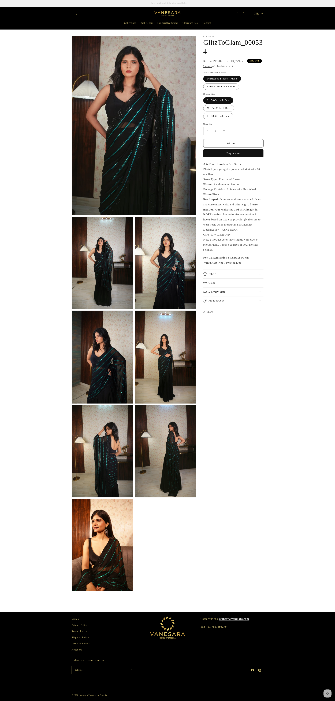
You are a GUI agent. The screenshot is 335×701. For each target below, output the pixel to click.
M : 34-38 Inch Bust (218, 108)
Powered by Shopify (97, 695)
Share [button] (210, 311)
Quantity (207, 123)
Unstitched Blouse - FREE (222, 78)
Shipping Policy (80, 637)
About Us (77, 649)
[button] (75, 13)
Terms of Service (81, 643)
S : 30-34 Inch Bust (218, 100)
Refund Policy (79, 631)
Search (75, 619)
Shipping (207, 66)
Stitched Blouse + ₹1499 (221, 86)
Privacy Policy (79, 625)
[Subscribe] (130, 670)
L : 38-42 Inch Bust (218, 116)
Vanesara (84, 695)
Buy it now (233, 153)
